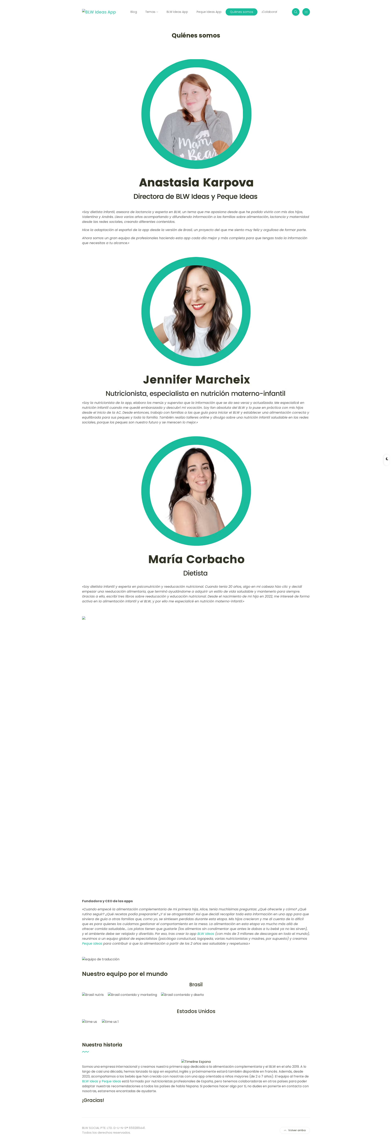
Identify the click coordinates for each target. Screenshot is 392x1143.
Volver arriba (297, 1130)
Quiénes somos (241, 12)
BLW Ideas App (177, 12)
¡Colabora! (269, 12)
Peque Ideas (92, 943)
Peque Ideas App (209, 12)
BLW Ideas (205, 933)
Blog (133, 12)
